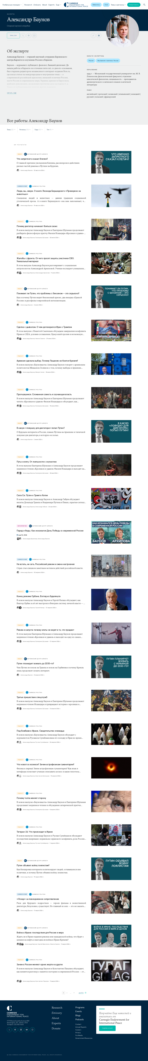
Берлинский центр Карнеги (37, 154)
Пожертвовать (134, 5)
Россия (91, 60)
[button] (82, 993)
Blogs (77, 1015)
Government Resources (83, 1038)
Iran (106, 5)
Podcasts (79, 1019)
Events (78, 1011)
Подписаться (107, 1028)
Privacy (78, 1033)
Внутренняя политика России (108, 60)
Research (28, 5)
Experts (51, 5)
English (13, 35)
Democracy (96, 5)
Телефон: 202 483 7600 (15, 1024)
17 (74, 993)
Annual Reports (80, 1027)
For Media (79, 1035)
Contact (78, 1024)
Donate (56, 1028)
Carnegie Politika (38, 186)
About (44, 5)
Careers (78, 1030)
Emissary (37, 5)
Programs (79, 1007)
